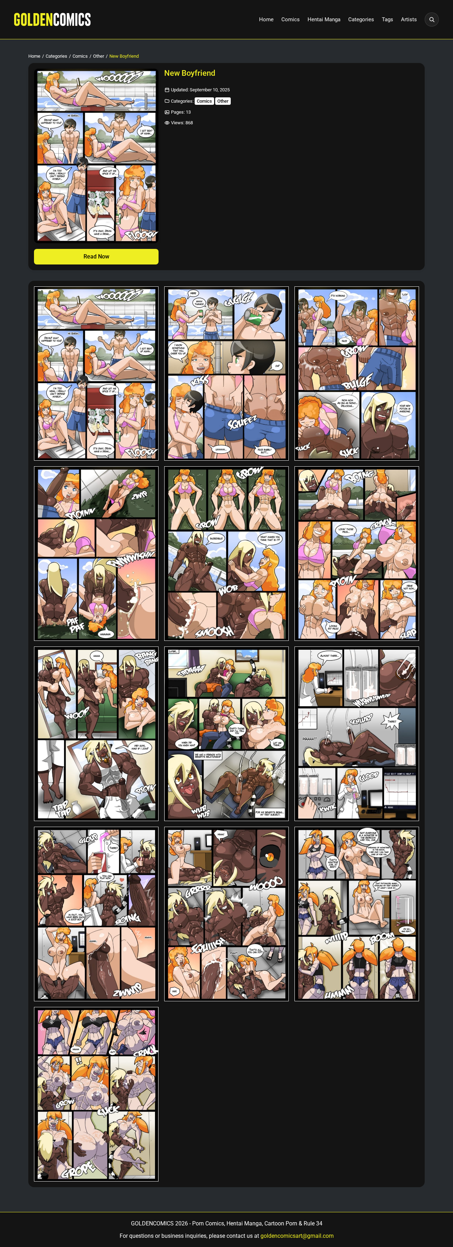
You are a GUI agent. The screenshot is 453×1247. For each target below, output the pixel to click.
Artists (409, 19)
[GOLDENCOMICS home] (52, 19)
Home (266, 19)
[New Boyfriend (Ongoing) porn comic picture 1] (96, 374)
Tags (387, 19)
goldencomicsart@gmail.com (297, 1235)
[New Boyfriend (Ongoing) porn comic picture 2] (226, 374)
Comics (290, 19)
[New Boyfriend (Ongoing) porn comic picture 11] (226, 914)
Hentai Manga (324, 19)
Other (98, 56)
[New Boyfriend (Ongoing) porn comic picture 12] (357, 914)
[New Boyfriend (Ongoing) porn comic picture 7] (96, 734)
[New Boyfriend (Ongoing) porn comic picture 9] (357, 734)
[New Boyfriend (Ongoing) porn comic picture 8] (226, 734)
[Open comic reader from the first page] (96, 156)
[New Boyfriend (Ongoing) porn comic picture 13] (96, 1094)
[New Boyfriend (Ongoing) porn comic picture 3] (357, 374)
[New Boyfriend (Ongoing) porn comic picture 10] (96, 914)
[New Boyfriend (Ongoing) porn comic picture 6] (357, 553)
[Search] (432, 19)
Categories (361, 19)
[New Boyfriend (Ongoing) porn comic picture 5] (226, 553)
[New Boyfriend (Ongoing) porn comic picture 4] (96, 553)
